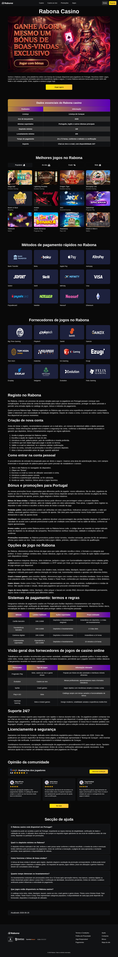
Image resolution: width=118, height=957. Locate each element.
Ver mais (59, 806)
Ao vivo (44, 165)
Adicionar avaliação (98, 771)
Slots (96, 165)
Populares (18, 165)
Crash (70, 165)
